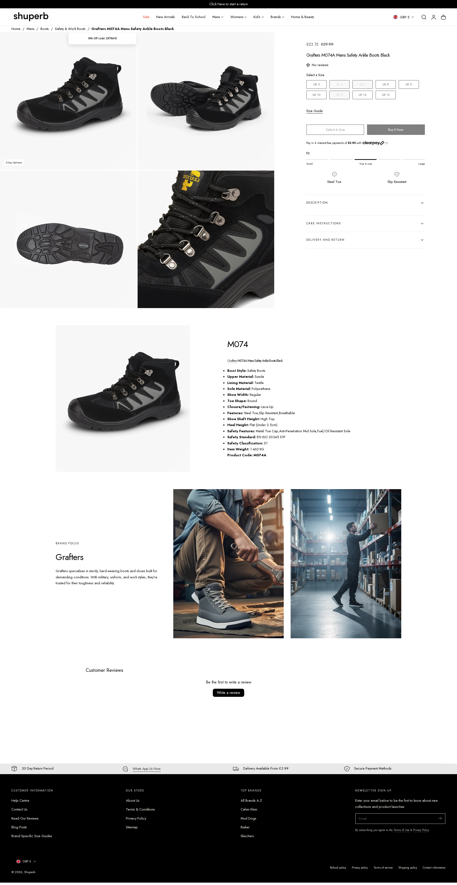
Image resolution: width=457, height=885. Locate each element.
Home (15, 28)
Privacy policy (360, 867)
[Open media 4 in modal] (266, 179)
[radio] (316, 84)
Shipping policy (407, 867)
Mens (31, 28)
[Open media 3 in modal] (128, 179)
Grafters (232, 360)
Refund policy (338, 867)
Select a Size (315, 75)
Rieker (245, 827)
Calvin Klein (249, 809)
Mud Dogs (248, 818)
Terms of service (383, 867)
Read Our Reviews (25, 818)
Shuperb (29, 872)
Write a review (228, 692)
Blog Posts (19, 827)
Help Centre (20, 800)
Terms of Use (402, 830)
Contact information (434, 867)
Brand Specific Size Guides (31, 836)
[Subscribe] (440, 818)
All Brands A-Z (251, 800)
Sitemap (132, 827)
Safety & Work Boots (70, 28)
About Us (132, 800)
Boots (44, 28)
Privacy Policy (136, 818)
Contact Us (19, 809)
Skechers (247, 836)
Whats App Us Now (147, 768)
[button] (424, 17)
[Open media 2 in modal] (266, 40)
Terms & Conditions (140, 809)
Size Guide (314, 110)
